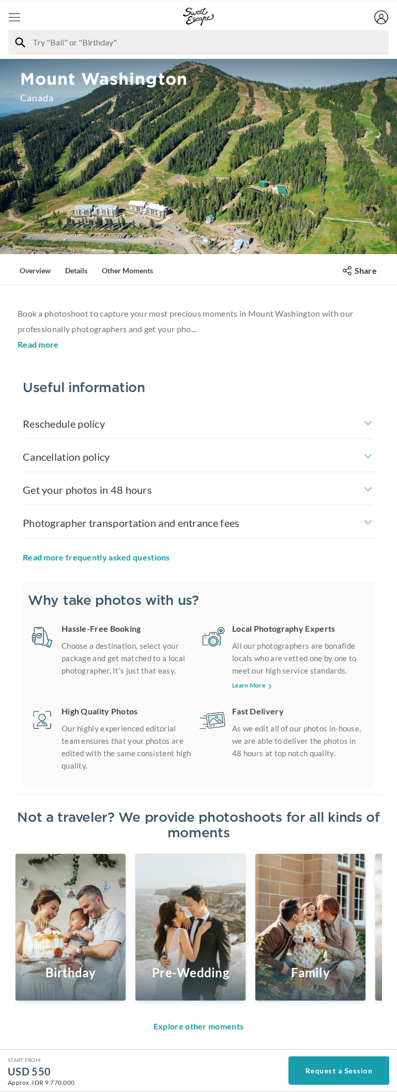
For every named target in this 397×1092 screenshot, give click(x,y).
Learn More (248, 685)
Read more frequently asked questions (96, 557)
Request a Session (339, 1070)
